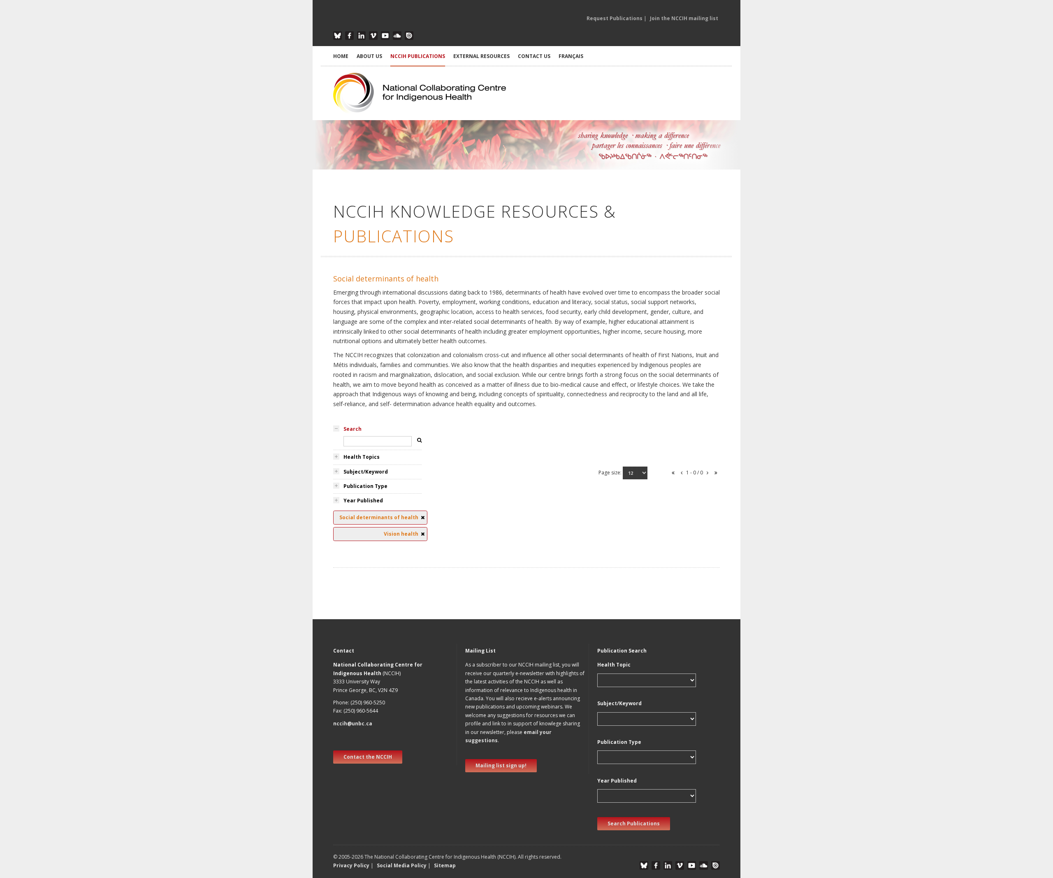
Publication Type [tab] (365, 486)
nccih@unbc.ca (352, 723)
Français (571, 56)
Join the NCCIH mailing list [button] (684, 18)
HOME (340, 56)
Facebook (349, 35)
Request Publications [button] (614, 18)
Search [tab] (352, 428)
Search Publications (634, 823)
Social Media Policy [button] (402, 865)
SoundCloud (397, 35)
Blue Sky (337, 35)
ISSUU (409, 35)
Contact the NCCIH (367, 756)
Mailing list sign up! (500, 765)
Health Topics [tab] (361, 456)
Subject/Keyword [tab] (365, 471)
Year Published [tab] (363, 500)
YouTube (385, 35)
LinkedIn (361, 35)
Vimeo (373, 35)
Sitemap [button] (445, 865)
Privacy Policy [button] (351, 865)
